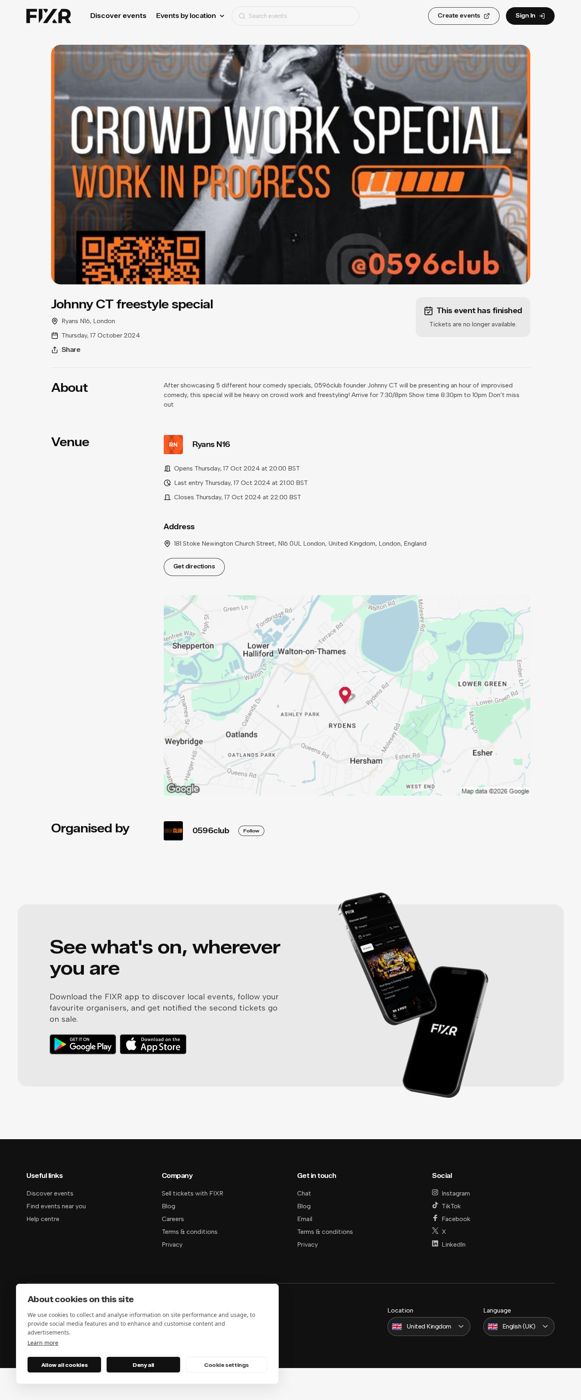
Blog (168, 1206)
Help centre (42, 1219)
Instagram (456, 1193)
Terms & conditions (190, 1231)
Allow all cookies (64, 1365)
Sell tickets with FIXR (192, 1193)
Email (304, 1219)
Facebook (456, 1219)
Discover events (118, 16)
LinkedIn (454, 1244)
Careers (173, 1219)
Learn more (43, 1342)
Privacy (172, 1244)
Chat (304, 1193)
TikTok (451, 1206)
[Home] (48, 16)
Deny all (143, 1365)
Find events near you (56, 1206)
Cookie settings (226, 1365)
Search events (268, 16)
